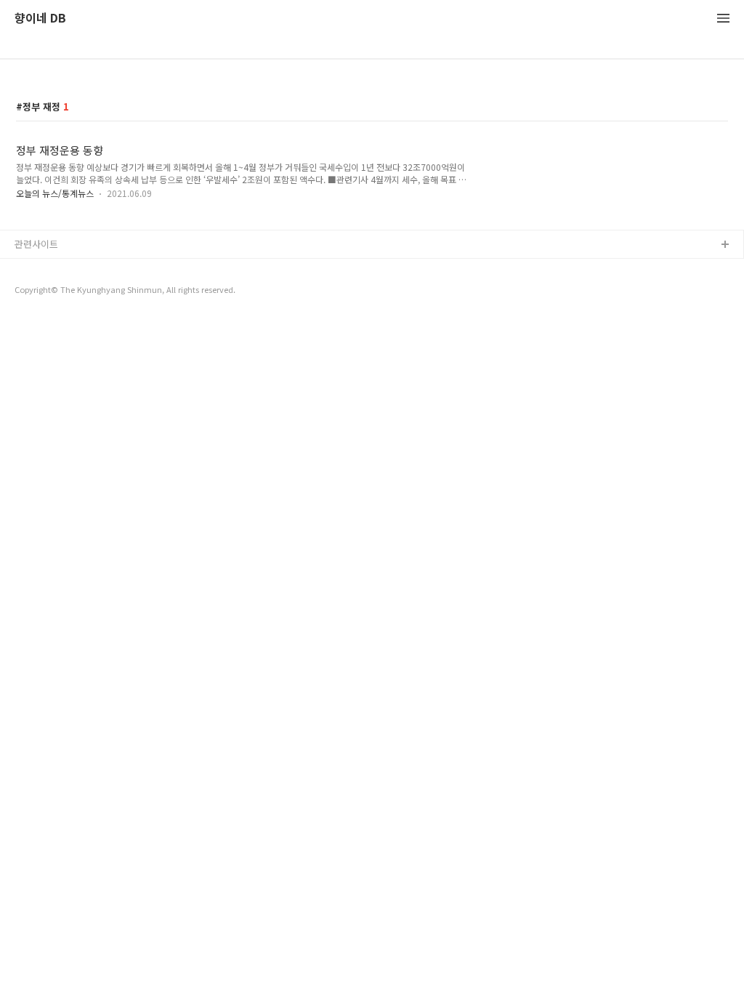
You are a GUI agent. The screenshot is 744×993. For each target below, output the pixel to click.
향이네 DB (40, 18)
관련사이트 (36, 244)
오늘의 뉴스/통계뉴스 (55, 193)
